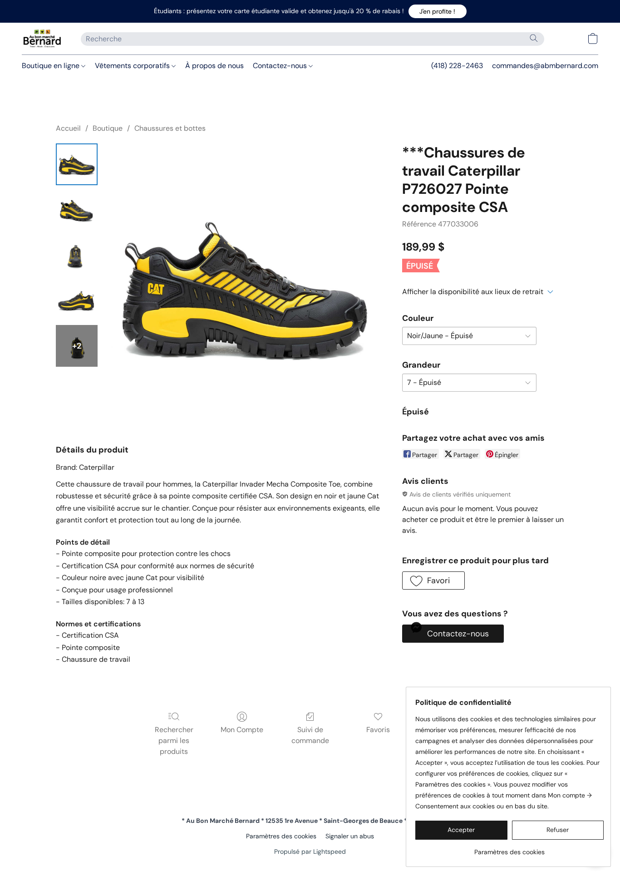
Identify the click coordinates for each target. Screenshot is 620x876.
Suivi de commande (310, 735)
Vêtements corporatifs (133, 65)
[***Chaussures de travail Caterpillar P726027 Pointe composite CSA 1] (77, 210)
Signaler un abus (349, 836)
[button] (437, 11)
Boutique (108, 128)
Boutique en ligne (51, 65)
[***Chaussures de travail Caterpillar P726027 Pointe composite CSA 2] (77, 255)
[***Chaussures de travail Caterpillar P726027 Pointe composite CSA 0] (77, 164)
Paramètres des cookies (281, 836)
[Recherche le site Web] (534, 38)
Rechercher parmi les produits (174, 740)
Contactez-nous (281, 65)
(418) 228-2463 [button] (457, 65)
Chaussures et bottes (170, 128)
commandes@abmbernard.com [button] (545, 65)
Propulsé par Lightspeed (310, 851)
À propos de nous (214, 65)
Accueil (68, 128)
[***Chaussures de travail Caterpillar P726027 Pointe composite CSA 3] (77, 300)
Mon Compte (242, 729)
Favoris (378, 729)
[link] (509, 848)
